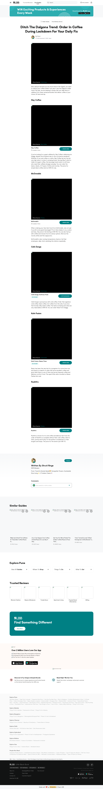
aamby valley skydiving (65, 704)
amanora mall (44, 701)
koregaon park (53, 701)
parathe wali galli (14, 728)
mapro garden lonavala (33, 701)
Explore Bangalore (15, 714)
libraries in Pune (71, 701)
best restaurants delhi (39, 728)
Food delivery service (21, 759)
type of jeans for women (73, 752)
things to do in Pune (78, 704)
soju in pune (54, 704)
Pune (14, 759)
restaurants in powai (28, 710)
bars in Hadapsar (62, 699)
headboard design (61, 754)
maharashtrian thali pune (31, 704)
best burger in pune (45, 704)
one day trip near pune (50, 699)
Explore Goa (13, 744)
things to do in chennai (16, 722)
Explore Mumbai (14, 708)
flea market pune (19, 704)
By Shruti (38, 36)
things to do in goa (15, 746)
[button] (84, 2)
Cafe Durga (44, 82)
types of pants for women (74, 754)
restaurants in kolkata (39, 740)
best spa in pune (79, 702)
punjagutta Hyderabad (49, 734)
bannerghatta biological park (32, 716)
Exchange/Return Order (28, 770)
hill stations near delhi (26, 728)
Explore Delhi (13, 726)
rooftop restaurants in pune (75, 699)
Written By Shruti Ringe (42, 465)
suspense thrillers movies (16, 752)
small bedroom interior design (32, 752)
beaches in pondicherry (30, 722)
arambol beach (25, 746)
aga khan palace (14, 699)
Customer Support (26, 775)
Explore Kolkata (14, 738)
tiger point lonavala (25, 699)
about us (12, 770)
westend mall (62, 701)
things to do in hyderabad (16, 734)
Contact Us (12, 775)
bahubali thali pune (46, 702)
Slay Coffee (44, 144)
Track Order (25, 773)
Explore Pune (13, 697)
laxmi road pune (23, 702)
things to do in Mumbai (16, 710)
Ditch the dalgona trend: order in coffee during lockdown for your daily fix (45, 759)
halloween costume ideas (48, 754)
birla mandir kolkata (15, 740)
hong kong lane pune (68, 702)
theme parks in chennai (43, 722)
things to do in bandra (41, 710)
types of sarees (60, 752)
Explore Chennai (14, 720)
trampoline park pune (37, 699)
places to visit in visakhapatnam (33, 734)
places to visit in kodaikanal (48, 716)
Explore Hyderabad (15, 732)
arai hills (15, 702)
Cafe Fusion (44, 357)
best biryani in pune (35, 702)
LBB (10, 759)
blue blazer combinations (48, 752)
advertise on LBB (14, 778)
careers (12, 773)
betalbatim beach (35, 746)
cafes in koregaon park (20, 701)
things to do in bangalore (16, 716)
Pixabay (43, 217)
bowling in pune (57, 702)
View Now (20, 628)
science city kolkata (26, 740)
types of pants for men (34, 754)
